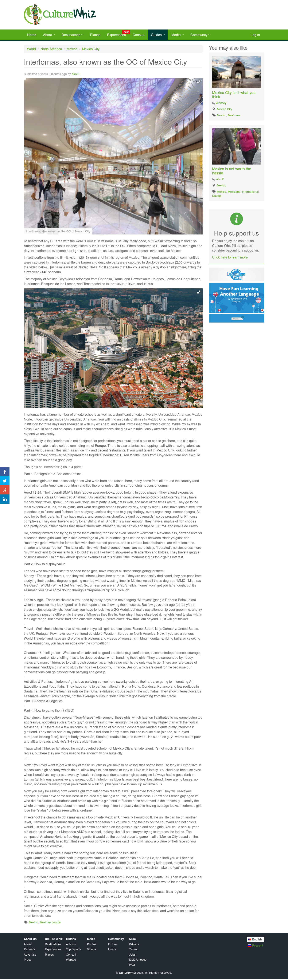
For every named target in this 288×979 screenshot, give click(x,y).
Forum (112, 944)
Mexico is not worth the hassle (231, 170)
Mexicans (234, 115)
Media (176, 34)
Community (199, 34)
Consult (138, 34)
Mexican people (50, 922)
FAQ (132, 965)
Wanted (71, 960)
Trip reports (73, 949)
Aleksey (221, 103)
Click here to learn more (230, 257)
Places (95, 34)
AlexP (75, 74)
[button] (198, 82)
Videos (91, 949)
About (48, 34)
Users (112, 949)
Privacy (134, 944)
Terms (133, 949)
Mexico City (91, 48)
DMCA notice (138, 960)
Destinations (71, 34)
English (256, 939)
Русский (257, 945)
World (31, 48)
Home (31, 34)
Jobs (132, 954)
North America (51, 48)
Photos (91, 944)
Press (27, 960)
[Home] (72, 14)
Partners (29, 949)
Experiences (118, 33)
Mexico (72, 48)
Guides (157, 34)
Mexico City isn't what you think (234, 94)
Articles (71, 944)
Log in (255, 34)
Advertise (30, 954)
